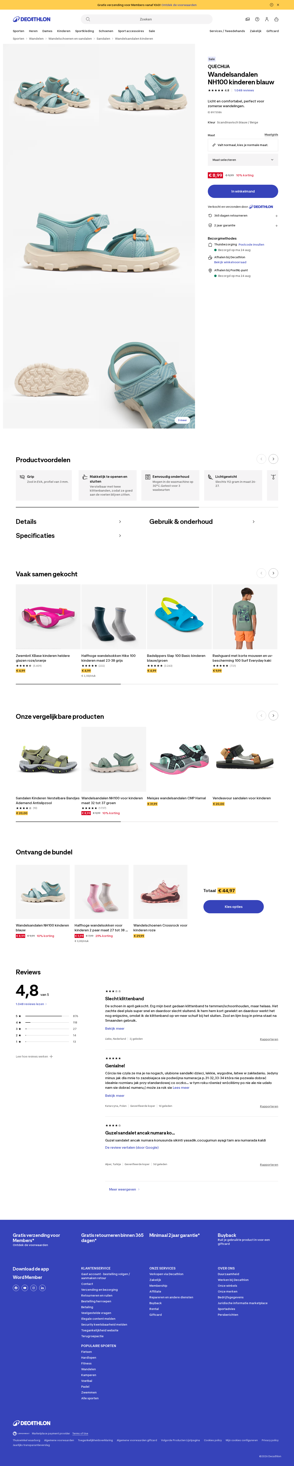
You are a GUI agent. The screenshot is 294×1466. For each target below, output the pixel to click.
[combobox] (243, 160)
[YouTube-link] (25, 1288)
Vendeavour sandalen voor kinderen (242, 798)
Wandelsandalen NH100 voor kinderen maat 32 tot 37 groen (112, 800)
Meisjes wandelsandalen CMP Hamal (176, 798)
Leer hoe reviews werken (32, 1056)
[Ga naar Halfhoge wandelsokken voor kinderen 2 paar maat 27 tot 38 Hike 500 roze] (102, 892)
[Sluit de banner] (278, 5)
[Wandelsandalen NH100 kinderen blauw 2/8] (51, 92)
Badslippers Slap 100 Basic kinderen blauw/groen (176, 658)
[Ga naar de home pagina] (31, 19)
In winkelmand (243, 191)
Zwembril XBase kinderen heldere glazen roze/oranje (43, 658)
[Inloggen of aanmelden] (267, 19)
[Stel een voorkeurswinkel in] (247, 19)
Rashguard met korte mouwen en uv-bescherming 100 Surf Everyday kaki (243, 658)
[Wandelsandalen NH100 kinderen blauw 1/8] (147, 92)
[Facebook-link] (16, 1288)
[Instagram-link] (33, 1288)
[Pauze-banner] (271, 5)
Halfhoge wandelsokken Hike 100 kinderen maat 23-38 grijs (108, 658)
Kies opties (234, 907)
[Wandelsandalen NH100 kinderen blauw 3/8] (99, 236)
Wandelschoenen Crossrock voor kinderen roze (160, 927)
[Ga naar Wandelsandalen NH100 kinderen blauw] (43, 892)
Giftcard (272, 31)
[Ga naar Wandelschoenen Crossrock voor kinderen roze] (160, 892)
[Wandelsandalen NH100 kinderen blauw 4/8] (51, 380)
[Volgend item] (273, 459)
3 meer (182, 420)
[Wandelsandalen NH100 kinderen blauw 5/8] (147, 380)
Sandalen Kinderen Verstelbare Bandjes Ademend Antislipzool (48, 800)
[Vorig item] (261, 459)
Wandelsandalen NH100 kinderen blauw (43, 927)
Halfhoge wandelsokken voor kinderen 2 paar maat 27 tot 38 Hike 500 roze (100, 928)
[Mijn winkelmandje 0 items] (276, 19)
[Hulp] (257, 19)
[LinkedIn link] (42, 1288)
